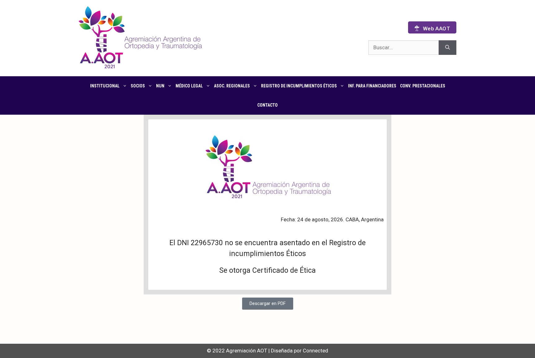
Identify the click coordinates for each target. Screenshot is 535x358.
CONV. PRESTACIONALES (422, 85)
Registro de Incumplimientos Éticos (299, 85)
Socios (138, 85)
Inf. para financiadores (372, 85)
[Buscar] (447, 47)
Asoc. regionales (232, 85)
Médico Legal (189, 85)
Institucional (105, 85)
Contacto (267, 105)
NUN (160, 85)
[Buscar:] (403, 47)
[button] (267, 304)
